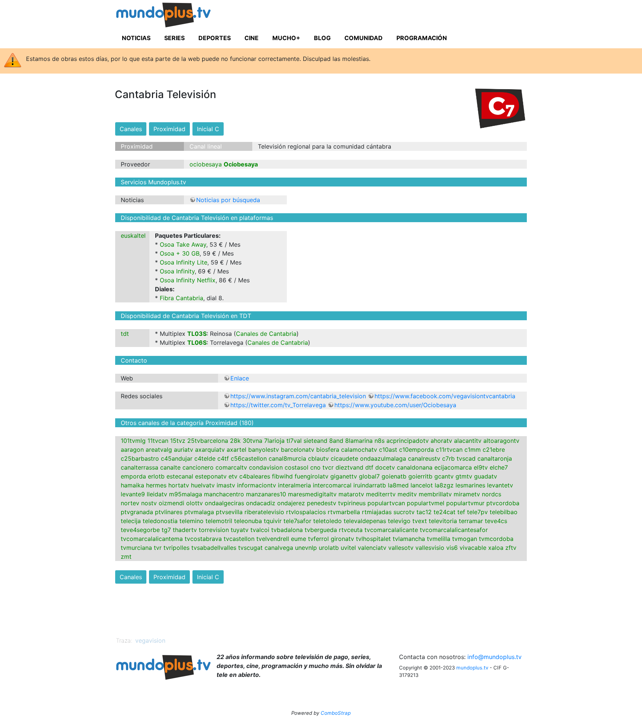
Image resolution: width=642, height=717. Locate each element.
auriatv (183, 449)
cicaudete (344, 458)
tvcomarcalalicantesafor (454, 529)
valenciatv (372, 547)
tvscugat (250, 547)
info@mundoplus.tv (494, 657)
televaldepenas (365, 521)
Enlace (239, 378)
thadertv (185, 529)
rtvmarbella (344, 512)
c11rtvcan (449, 449)
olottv (194, 503)
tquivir (273, 521)
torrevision (214, 529)
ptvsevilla (229, 512)
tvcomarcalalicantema (152, 538)
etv (232, 476)
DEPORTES (214, 38)
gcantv (444, 476)
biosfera (327, 449)
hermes (156, 485)
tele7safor (297, 521)
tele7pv (477, 512)
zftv (510, 547)
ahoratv (441, 440)
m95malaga (185, 494)
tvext (419, 521)
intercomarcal (332, 485)
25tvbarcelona (207, 440)
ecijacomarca (453, 467)
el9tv (481, 467)
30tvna (252, 440)
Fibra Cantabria (181, 298)
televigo (399, 521)
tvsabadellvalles (213, 547)
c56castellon (249, 458)
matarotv (351, 494)
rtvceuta (351, 529)
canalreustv (424, 458)
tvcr (328, 467)
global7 (369, 476)
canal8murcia (287, 458)
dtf (369, 467)
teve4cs (496, 521)
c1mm (472, 449)
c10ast (388, 449)
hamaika (132, 485)
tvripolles (176, 547)
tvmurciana (136, 547)
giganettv (343, 476)
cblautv (318, 458)
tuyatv (240, 529)
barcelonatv (297, 449)
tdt (125, 333)
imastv (226, 485)
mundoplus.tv (472, 668)
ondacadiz (260, 503)
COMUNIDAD (363, 38)
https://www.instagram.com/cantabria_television (298, 396)
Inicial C (208, 129)
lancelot (422, 485)
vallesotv (401, 547)
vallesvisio (429, 547)
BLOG (322, 38)
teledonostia (160, 521)
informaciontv (256, 485)
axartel (236, 449)
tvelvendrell (272, 538)
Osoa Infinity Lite (183, 262)
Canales (131, 129)
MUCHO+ (286, 38)
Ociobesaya (241, 164)
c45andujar (176, 458)
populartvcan (386, 503)
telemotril (218, 521)
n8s (379, 440)
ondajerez (291, 503)
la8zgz (444, 485)
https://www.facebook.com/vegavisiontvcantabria (444, 396)
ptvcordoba (502, 503)
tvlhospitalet (373, 538)
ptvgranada (137, 512)
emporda (133, 476)
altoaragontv (501, 440)
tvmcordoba (496, 538)
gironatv (342, 538)
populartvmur (465, 503)
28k (235, 440)
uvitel (348, 547)
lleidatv (157, 494)
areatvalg (159, 449)
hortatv (178, 485)
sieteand (315, 440)
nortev (130, 503)
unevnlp (306, 547)
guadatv (485, 476)
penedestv (321, 503)
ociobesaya (205, 164)
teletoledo (327, 521)
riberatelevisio (264, 512)
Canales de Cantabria (266, 333)
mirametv (467, 494)
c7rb (448, 458)
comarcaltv (231, 467)
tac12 (424, 512)
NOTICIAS (136, 38)
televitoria (443, 521)
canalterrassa (139, 467)
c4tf (223, 458)
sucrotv (404, 512)
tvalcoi (259, 529)
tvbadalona (287, 529)
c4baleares (254, 476)
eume (298, 538)
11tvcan (157, 440)
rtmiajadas (377, 512)
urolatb (329, 547)
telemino (191, 521)
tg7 (166, 529)
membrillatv (435, 494)
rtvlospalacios (306, 512)
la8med (398, 485)
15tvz (177, 440)
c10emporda (416, 449)
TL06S (197, 342)
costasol (296, 467)
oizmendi (171, 503)
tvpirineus (352, 503)
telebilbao (504, 512)
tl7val (294, 440)
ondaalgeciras (224, 503)
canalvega (279, 547)
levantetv (500, 485)
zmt (126, 556)
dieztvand (349, 467)
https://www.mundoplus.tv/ (177, 16)
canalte (170, 467)
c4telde (204, 458)
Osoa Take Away (183, 244)
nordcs (491, 494)
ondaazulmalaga (383, 458)
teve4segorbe (140, 529)
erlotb (156, 476)
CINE (251, 38)
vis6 (452, 547)
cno (315, 467)
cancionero (198, 467)
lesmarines (470, 485)
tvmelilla (438, 538)
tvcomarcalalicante (391, 529)
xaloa (495, 547)
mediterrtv (381, 494)
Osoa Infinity (177, 271)
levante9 (133, 494)
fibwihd (282, 476)
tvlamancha (409, 538)
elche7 (499, 467)
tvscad (466, 458)
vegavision (150, 640)
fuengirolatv (311, 476)
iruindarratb (369, 485)
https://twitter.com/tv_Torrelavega (278, 405)
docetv (385, 467)
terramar (471, 521)
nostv (149, 503)
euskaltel (133, 235)
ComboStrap (336, 713)
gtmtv (463, 476)
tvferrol (318, 538)
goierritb (420, 476)
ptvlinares (168, 512)
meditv (407, 494)
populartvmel (425, 503)
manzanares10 (266, 494)
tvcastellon (239, 538)
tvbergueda (321, 529)
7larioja (274, 440)
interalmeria (294, 485)
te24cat (444, 512)
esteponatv (211, 476)
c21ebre (494, 449)
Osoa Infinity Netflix (187, 280)
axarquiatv (210, 449)
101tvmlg (133, 440)
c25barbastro (140, 458)
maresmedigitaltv (312, 494)
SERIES (174, 38)
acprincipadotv (407, 440)
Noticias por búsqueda (228, 200)
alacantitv (468, 440)
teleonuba (248, 521)
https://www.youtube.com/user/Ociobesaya (395, 405)
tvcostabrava (203, 538)
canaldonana (414, 467)
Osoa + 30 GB (180, 253)
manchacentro (224, 494)
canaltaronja (494, 458)
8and (336, 440)
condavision (266, 467)
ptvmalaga (199, 512)
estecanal (179, 476)
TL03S (197, 333)
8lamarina (359, 440)
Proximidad (169, 129)
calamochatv (359, 449)
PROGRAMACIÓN (421, 38)
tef (461, 512)
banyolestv (263, 449)
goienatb (394, 476)
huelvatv (203, 485)
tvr (158, 547)
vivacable (473, 547)
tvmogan (464, 538)
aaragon (132, 449)
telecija (131, 521)
